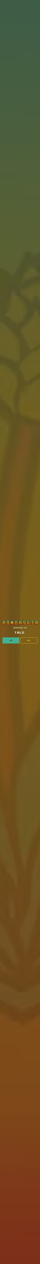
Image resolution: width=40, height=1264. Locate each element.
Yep (11, 640)
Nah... (29, 640)
